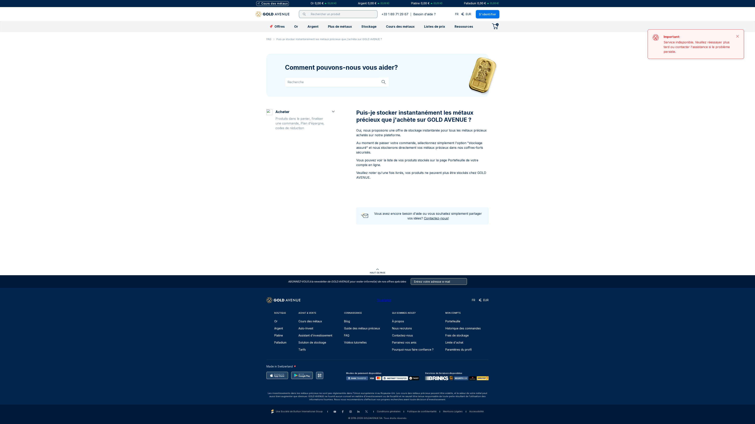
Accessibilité (476, 411)
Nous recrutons (402, 328)
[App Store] (277, 375)
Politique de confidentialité (421, 411)
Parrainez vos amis (404, 342)
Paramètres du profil (458, 349)
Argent (278, 328)
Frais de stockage (457, 335)
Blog (347, 321)
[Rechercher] (383, 81)
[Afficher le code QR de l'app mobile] (319, 375)
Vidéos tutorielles (355, 342)
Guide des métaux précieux (362, 328)
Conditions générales (389, 411)
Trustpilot (384, 300)
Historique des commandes (463, 328)
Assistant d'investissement (315, 335)
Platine (278, 335)
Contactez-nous (402, 335)
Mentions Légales (453, 411)
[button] (296, 26)
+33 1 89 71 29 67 (394, 14)
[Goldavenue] (272, 14)
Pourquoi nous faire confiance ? (413, 349)
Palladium (280, 342)
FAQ (268, 39)
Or (275, 321)
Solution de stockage (312, 342)
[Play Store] (302, 375)
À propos (398, 321)
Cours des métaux (310, 321)
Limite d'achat (454, 342)
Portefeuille (452, 321)
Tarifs (302, 349)
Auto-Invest (305, 328)
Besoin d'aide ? (424, 14)
